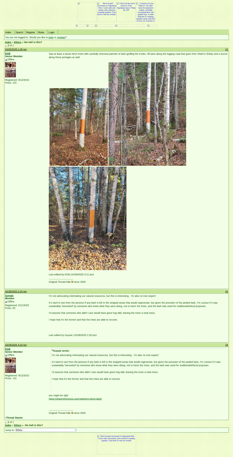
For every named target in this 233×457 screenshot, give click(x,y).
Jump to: (10, 430)
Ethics (17, 42)
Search (19, 32)
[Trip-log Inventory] (91, 26)
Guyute (9, 295)
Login (51, 32)
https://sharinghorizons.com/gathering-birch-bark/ (75, 398)
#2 (226, 291)
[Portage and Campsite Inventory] (81, 26)
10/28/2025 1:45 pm (16, 49)
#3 (226, 345)
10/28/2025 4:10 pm (16, 345)
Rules (41, 32)
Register (30, 32)
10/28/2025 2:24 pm (16, 291)
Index (8, 32)
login (51, 37)
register (61, 37)
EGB (7, 53)
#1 (226, 49)
